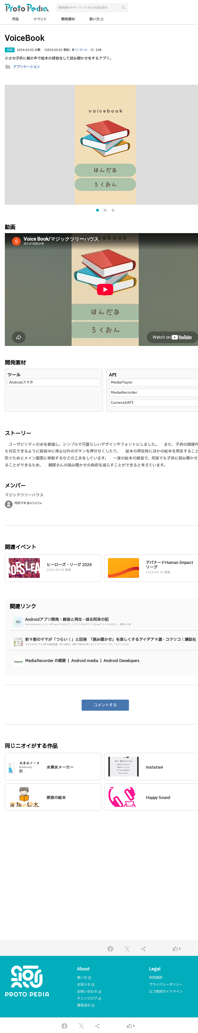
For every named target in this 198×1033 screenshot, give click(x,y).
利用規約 (156, 977)
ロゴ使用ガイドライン (166, 991)
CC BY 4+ (81, 50)
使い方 (96, 19)
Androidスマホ (21, 382)
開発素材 (68, 19)
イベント (40, 19)
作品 (15, 19)
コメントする (105, 705)
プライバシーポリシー (166, 984)
